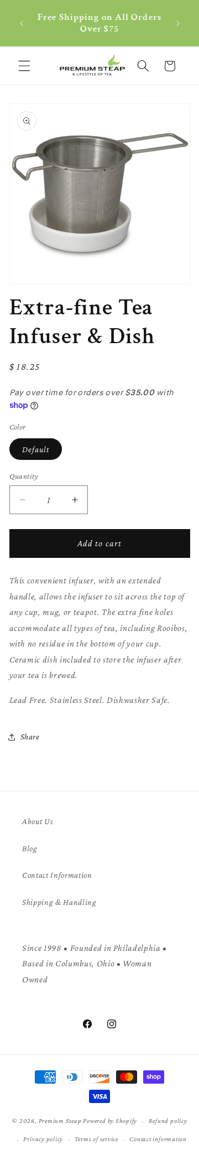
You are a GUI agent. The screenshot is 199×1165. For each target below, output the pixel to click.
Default (36, 449)
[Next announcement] (178, 23)
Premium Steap (60, 1121)
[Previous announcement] (21, 23)
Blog (30, 848)
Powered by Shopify (110, 1121)
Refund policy (168, 1121)
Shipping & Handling (59, 902)
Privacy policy (43, 1139)
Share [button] (30, 736)
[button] (24, 66)
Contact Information (57, 874)
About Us (37, 821)
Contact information (158, 1139)
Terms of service (96, 1139)
